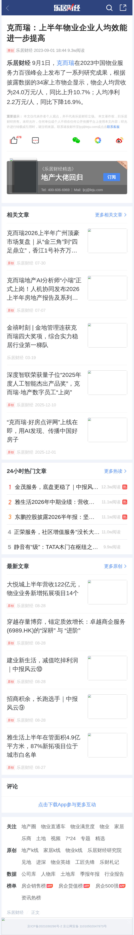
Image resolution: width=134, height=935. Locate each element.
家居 (119, 826)
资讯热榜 (31, 897)
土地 (41, 838)
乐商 (26, 838)
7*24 (70, 838)
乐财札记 (109, 862)
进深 (41, 862)
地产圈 (28, 826)
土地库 (68, 874)
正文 (35, 912)
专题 (85, 838)
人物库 (48, 874)
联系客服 (113, 127)
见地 (26, 862)
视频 (56, 838)
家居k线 (52, 850)
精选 (100, 838)
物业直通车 (53, 826)
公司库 (28, 874)
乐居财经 (24, 50)
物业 (104, 826)
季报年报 (90, 874)
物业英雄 (60, 862)
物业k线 (74, 850)
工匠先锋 (85, 862)
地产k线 (30, 850)
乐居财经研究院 (104, 850)
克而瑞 (65, 62)
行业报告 (114, 874)
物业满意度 (82, 826)
